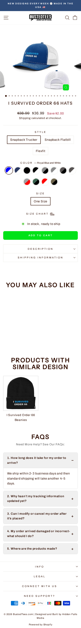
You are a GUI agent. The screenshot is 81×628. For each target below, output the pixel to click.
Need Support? (39, 596)
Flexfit (40, 151)
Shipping (25, 118)
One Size (40, 201)
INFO (39, 566)
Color (40, 162)
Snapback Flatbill (58, 139)
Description (40, 248)
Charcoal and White (72, 170)
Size (40, 193)
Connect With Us (39, 586)
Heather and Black (45, 170)
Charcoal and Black (63, 170)
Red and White (45, 181)
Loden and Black (54, 181)
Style (40, 132)
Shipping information (40, 257)
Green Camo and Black (36, 181)
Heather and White (54, 170)
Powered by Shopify (40, 624)
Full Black (27, 170)
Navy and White (18, 170)
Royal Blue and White (9, 170)
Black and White (36, 170)
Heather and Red (27, 181)
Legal (40, 576)
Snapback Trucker (23, 139)
